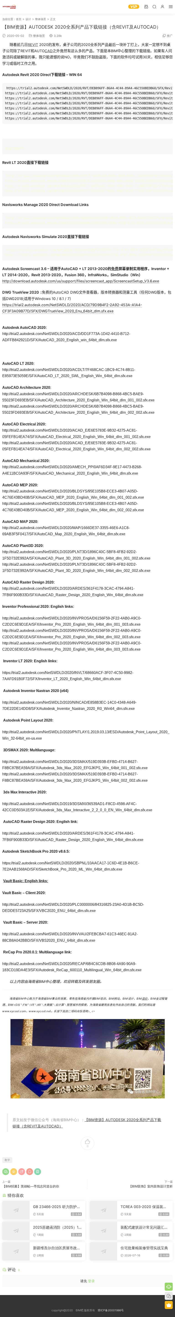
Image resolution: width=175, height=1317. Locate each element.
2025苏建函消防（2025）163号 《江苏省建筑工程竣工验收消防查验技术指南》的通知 (57, 1227)
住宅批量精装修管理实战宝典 (144, 1248)
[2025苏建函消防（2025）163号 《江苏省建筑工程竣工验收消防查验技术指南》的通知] (16, 1231)
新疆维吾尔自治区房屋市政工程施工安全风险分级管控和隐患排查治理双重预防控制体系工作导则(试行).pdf (56, 1248)
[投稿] (146, 6)
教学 (7, 1160)
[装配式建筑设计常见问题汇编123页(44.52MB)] (103, 1231)
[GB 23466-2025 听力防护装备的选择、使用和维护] (16, 1210)
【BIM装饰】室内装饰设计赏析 (151, 1186)
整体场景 (39, 36)
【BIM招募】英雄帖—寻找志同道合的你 (30, 1186)
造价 (145, 998)
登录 (91, 1281)
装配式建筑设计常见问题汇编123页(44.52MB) (144, 1227)
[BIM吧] (9, 7)
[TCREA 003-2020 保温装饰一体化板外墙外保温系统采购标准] (103, 1210)
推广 (170, 36)
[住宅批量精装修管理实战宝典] (103, 1251)
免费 (114, 268)
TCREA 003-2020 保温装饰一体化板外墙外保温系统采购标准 (144, 1206)
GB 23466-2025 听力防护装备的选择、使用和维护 (56, 1206)
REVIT (33, 44)
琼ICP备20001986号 (111, 1310)
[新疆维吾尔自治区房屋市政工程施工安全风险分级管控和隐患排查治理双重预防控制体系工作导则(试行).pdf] (16, 1251)
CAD (49, 51)
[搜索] (154, 6)
